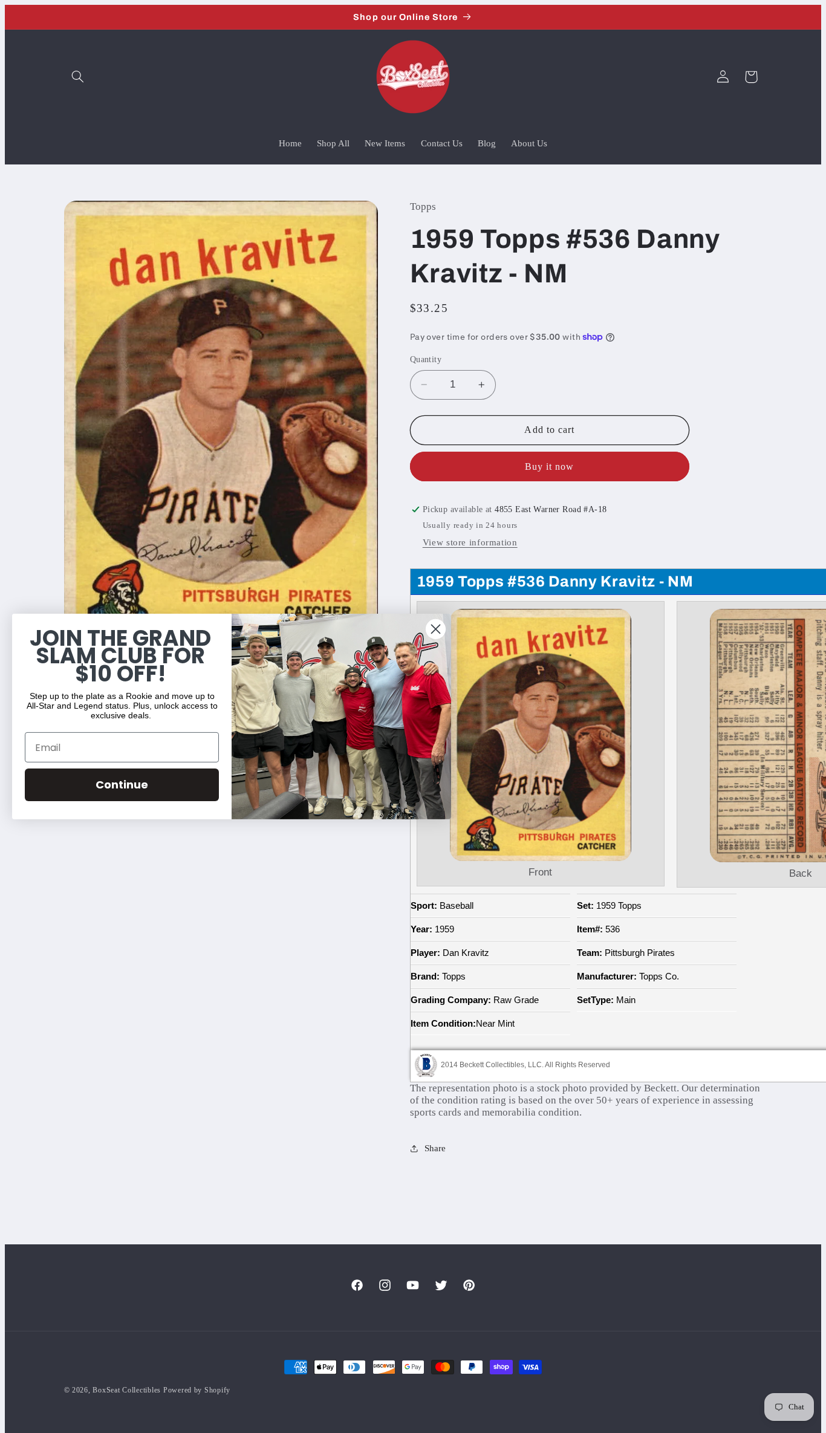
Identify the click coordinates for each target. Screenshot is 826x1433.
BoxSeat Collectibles (127, 1390)
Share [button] (435, 1148)
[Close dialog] (435, 629)
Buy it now (549, 466)
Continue (122, 784)
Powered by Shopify (196, 1390)
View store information (470, 542)
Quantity (425, 359)
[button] (78, 77)
